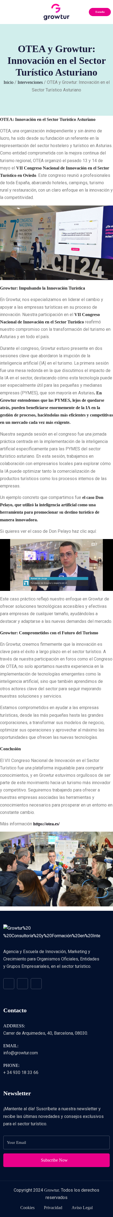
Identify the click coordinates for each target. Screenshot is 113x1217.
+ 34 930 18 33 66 (20, 1072)
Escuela (99, 11)
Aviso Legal (82, 1207)
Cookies (27, 1207)
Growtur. (52, 1190)
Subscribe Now (55, 1160)
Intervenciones (30, 82)
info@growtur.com (20, 1052)
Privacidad (53, 1207)
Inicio (8, 82)
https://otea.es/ (46, 824)
